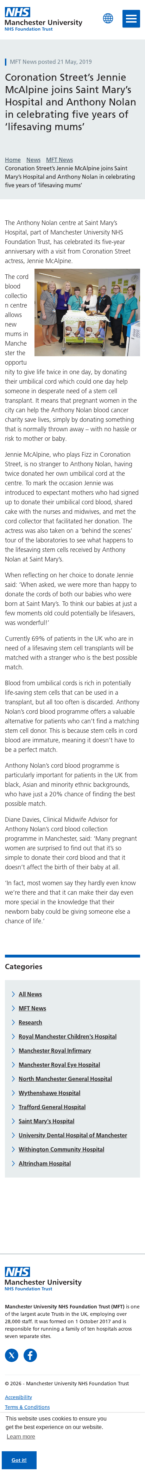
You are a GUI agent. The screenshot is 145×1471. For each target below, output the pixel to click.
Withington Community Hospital (61, 1149)
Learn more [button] (21, 1437)
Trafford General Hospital (52, 1107)
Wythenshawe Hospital (49, 1092)
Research (30, 1022)
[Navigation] (131, 19)
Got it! (19, 1460)
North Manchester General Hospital (65, 1078)
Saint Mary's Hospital (46, 1121)
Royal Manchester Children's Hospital (67, 1036)
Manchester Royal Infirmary (55, 1050)
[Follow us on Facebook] (30, 1355)
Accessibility (18, 1397)
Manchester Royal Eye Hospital (59, 1064)
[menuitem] (72, 1397)
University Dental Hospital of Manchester (73, 1135)
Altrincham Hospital (45, 1163)
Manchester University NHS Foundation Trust (43, 19)
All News (30, 994)
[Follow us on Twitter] (12, 1355)
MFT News (32, 1008)
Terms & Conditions (27, 1407)
